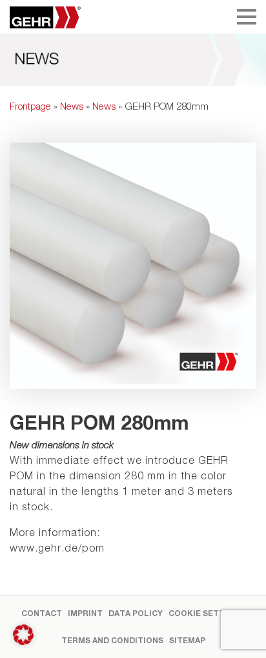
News (71, 106)
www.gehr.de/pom (57, 547)
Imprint (85, 613)
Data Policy (135, 613)
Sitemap (187, 640)
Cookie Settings (207, 613)
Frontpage (30, 106)
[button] (23, 635)
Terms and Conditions (112, 640)
